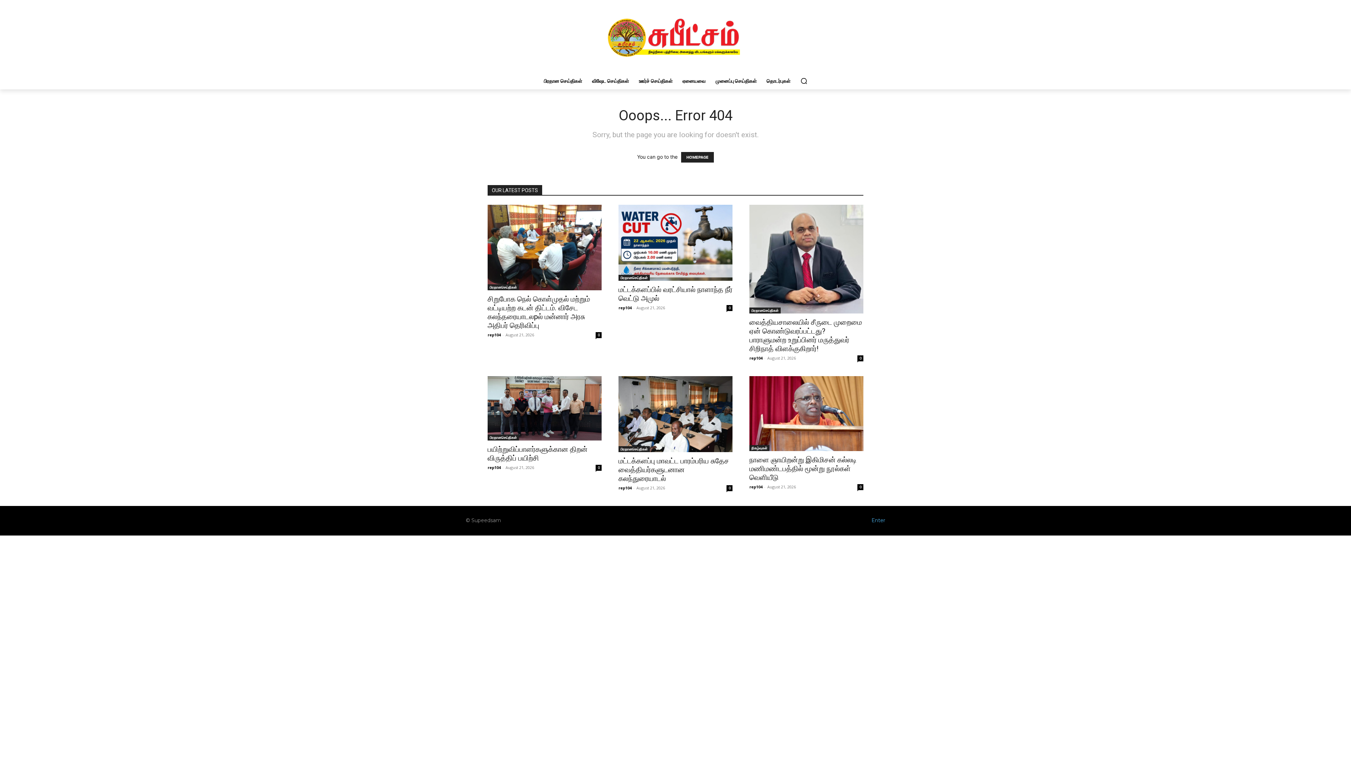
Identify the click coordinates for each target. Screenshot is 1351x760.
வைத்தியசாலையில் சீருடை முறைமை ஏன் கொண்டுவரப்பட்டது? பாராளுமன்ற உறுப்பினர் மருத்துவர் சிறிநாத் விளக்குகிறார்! (805, 335)
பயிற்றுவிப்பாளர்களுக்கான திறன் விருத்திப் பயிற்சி (538, 453)
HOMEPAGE (697, 157)
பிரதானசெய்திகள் (503, 287)
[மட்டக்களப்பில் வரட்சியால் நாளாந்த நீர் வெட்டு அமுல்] (675, 243)
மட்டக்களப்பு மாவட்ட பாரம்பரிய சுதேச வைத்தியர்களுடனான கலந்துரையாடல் (674, 470)
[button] (803, 80)
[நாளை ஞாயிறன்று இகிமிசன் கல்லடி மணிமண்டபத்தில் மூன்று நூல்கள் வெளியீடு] (806, 413)
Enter (878, 520)
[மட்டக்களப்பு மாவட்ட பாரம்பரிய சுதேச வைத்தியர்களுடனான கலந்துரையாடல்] (675, 414)
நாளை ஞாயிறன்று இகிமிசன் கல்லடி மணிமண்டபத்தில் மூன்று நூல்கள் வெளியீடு (803, 469)
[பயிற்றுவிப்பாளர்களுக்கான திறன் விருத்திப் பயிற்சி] (545, 408)
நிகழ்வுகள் (759, 447)
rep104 (494, 334)
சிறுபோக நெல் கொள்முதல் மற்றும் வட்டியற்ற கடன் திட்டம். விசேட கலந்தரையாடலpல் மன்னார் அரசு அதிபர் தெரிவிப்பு (539, 312)
